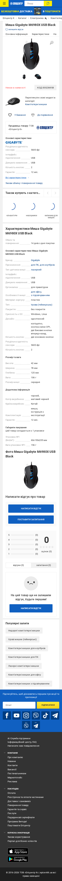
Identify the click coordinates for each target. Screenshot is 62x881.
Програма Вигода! (17, 821)
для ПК (35, 265)
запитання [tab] (42, 565)
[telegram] (55, 715)
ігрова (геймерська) (41, 304)
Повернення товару (18, 805)
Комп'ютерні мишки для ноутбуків (26, 648)
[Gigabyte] (14, 142)
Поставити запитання (31, 519)
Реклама (12, 781)
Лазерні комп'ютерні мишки (23, 666)
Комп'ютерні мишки (36, 104)
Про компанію (15, 757)
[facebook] (7, 715)
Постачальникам (17, 773)
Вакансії (12, 769)
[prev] (47, 193)
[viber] (36, 715)
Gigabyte (35, 260)
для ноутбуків (47, 265)
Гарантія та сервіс (17, 809)
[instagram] (26, 715)
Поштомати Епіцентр (19, 825)
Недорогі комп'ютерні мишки (24, 630)
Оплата (12, 793)
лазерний (36, 269)
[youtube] (16, 715)
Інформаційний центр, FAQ (22, 742)
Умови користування (19, 837)
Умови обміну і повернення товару (24, 183)
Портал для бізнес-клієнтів (22, 841)
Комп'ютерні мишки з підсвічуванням (28, 683)
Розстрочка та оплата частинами (26, 797)
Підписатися (48, 705)
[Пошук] (48, 3)
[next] (55, 193)
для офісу (36, 292)
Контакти (13, 765)
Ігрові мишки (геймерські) (22, 639)
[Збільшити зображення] (51, 42)
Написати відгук (31, 508)
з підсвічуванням (40, 295)
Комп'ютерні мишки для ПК (23, 657)
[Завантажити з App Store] (18, 851)
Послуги (12, 813)
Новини (12, 761)
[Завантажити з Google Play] (18, 859)
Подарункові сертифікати (21, 817)
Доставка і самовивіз (19, 801)
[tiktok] (45, 715)
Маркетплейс (15, 777)
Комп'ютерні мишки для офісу (24, 674)
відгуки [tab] (17, 565)
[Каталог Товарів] (4, 3)
